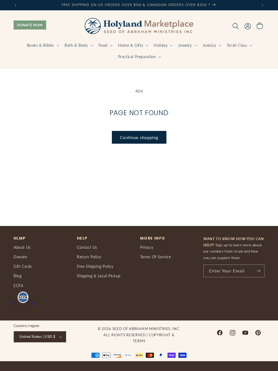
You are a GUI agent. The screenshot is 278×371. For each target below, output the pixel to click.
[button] (42, 45)
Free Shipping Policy (95, 266)
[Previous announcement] (15, 5)
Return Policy (89, 256)
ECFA (18, 285)
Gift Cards (23, 266)
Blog (17, 275)
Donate (20, 256)
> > (24, 302)
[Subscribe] (258, 271)
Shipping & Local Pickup (99, 275)
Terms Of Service (155, 256)
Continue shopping (139, 137)
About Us (22, 247)
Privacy (146, 247)
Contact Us (87, 247)
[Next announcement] (262, 5)
